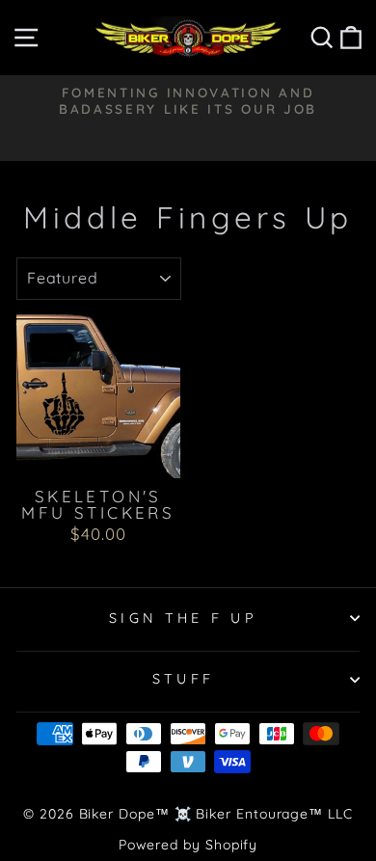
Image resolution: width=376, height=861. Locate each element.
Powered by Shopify (188, 844)
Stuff (183, 678)
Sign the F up (183, 618)
